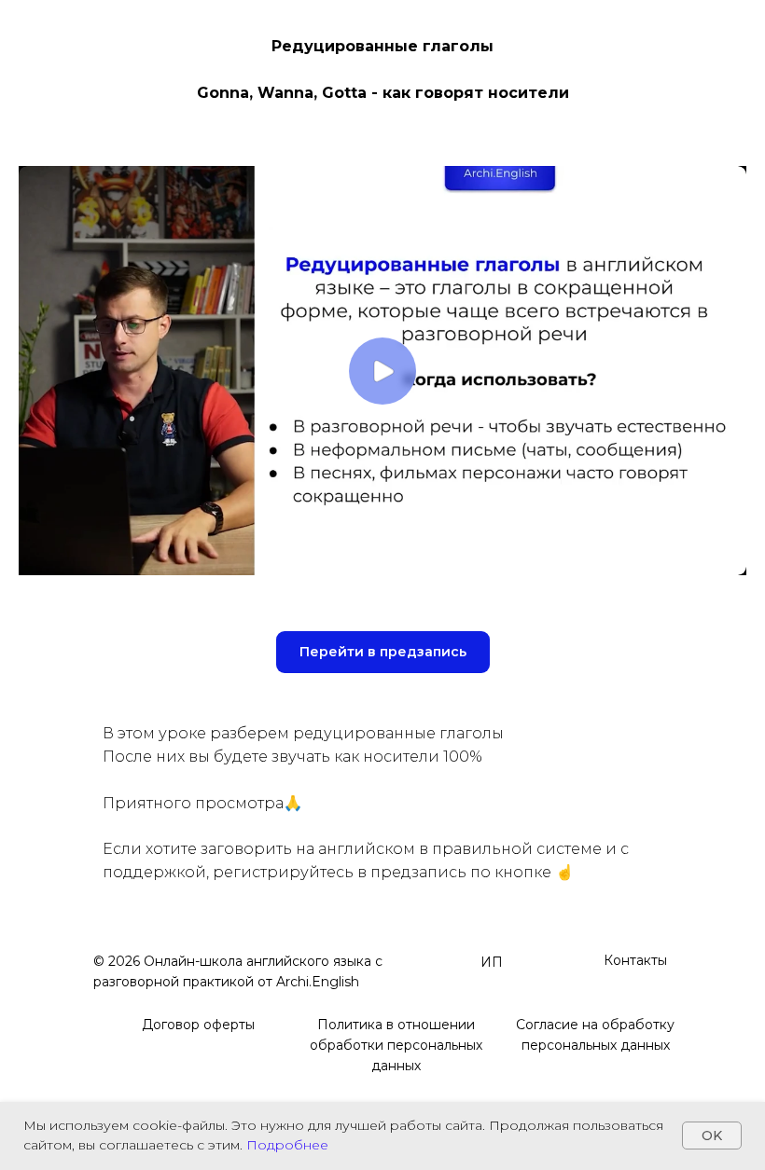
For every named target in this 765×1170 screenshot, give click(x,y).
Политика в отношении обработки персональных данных (396, 1045)
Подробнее (287, 1144)
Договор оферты (198, 1024)
